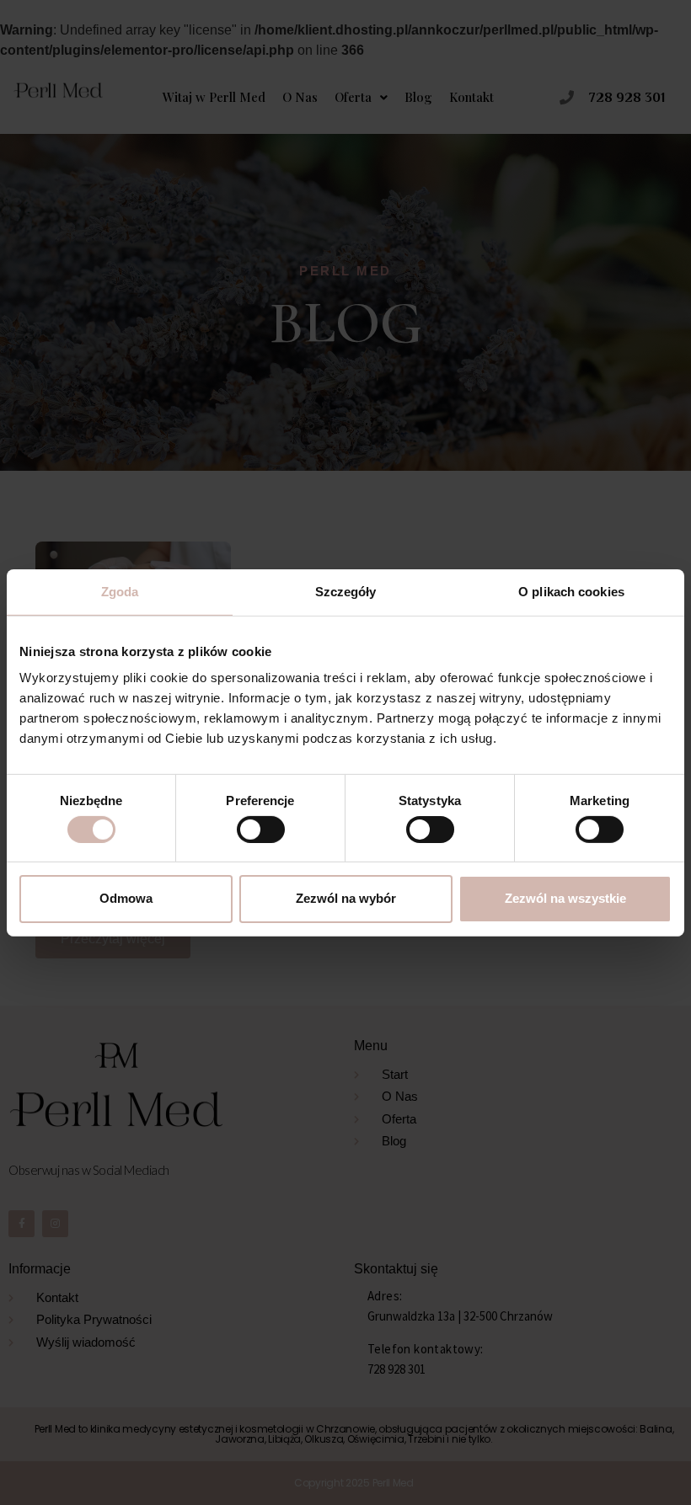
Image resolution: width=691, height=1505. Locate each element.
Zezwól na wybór (346, 898)
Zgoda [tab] (120, 591)
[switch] (261, 829)
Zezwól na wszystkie (565, 898)
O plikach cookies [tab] (571, 591)
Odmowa (126, 898)
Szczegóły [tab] (346, 591)
